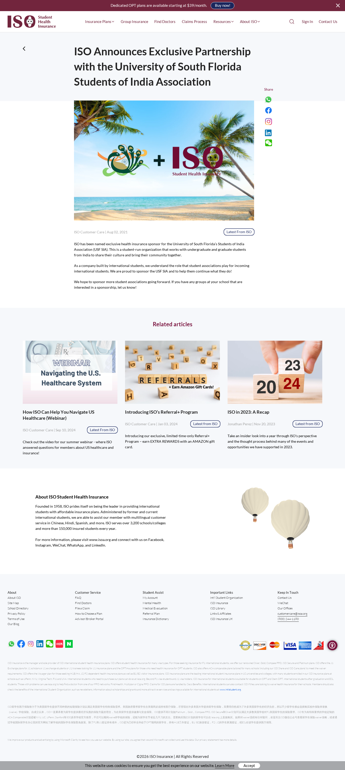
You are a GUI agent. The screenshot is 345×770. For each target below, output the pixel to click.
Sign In (307, 21)
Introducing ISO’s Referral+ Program (161, 412)
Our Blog (13, 624)
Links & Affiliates (220, 613)
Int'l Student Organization (226, 598)
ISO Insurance (219, 603)
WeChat (283, 603)
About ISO (14, 598)
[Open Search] (291, 21)
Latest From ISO (239, 232)
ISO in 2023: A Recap (248, 412)
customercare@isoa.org (292, 613)
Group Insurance (134, 21)
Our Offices (285, 608)
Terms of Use (16, 619)
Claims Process (194, 21)
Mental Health (152, 603)
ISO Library (217, 608)
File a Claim (82, 608)
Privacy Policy (16, 613)
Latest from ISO (205, 423)
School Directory (18, 608)
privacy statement (209, 739)
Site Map (13, 603)
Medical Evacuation (155, 608)
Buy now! (222, 5)
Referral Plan (151, 613)
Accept (249, 765)
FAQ (78, 598)
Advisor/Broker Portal (89, 619)
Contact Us (328, 21)
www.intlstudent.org (230, 689)
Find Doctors (165, 21)
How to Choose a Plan (88, 613)
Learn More (224, 765)
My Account (150, 598)
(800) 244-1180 (288, 619)
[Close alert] (338, 6)
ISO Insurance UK (221, 619)
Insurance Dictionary (156, 619)
